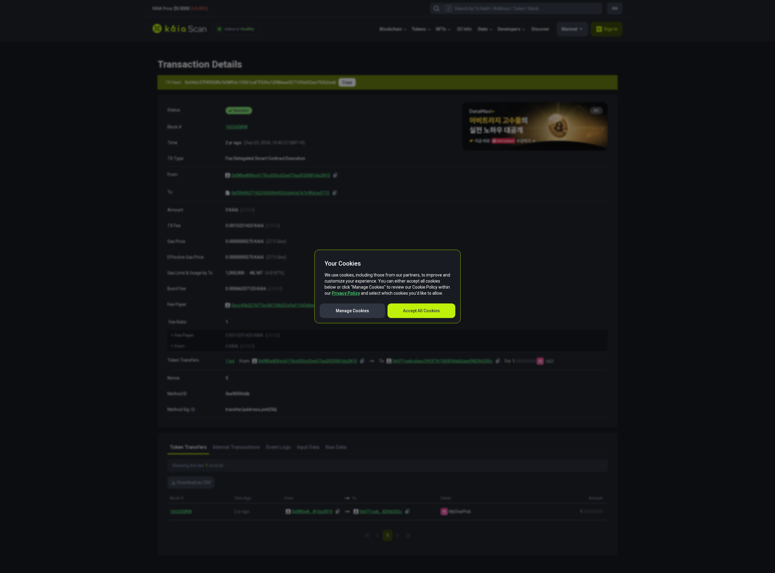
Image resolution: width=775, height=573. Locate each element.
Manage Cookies (352, 310)
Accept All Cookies (421, 310)
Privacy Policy (346, 293)
